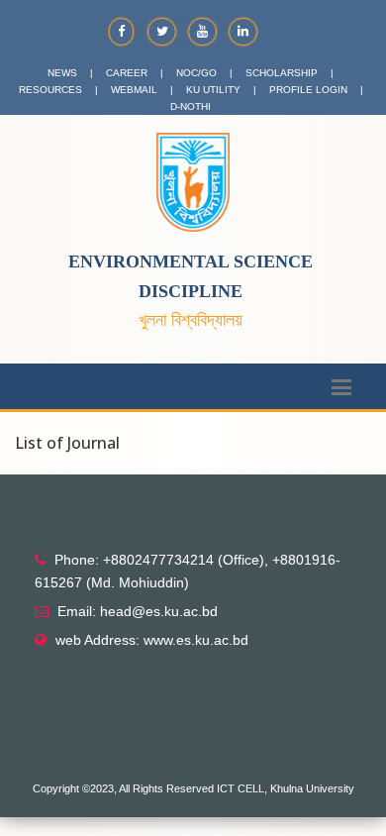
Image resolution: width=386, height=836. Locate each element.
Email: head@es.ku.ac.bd (137, 611)
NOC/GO (196, 72)
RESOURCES (50, 89)
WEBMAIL (134, 89)
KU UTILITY (213, 89)
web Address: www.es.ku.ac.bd (151, 640)
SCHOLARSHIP (281, 72)
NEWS (62, 72)
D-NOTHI (190, 106)
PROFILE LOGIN (308, 89)
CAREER (126, 72)
